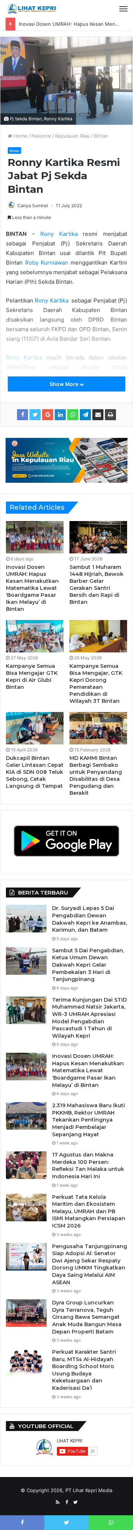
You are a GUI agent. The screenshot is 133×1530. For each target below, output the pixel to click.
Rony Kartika (59, 233)
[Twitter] (75, 1502)
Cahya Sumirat (32, 205)
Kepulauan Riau (72, 136)
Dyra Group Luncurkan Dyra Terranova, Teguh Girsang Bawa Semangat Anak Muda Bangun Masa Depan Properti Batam (87, 1317)
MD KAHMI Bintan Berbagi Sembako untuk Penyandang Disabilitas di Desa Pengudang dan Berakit (95, 775)
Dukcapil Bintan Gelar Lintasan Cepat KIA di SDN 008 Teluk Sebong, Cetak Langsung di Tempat (35, 772)
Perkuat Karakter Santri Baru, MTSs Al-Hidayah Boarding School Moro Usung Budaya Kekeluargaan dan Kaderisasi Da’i (84, 1370)
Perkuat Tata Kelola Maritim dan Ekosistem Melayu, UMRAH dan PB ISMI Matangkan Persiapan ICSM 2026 (88, 1211)
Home (19, 136)
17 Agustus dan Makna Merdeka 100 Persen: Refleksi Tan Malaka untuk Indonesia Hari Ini (88, 1165)
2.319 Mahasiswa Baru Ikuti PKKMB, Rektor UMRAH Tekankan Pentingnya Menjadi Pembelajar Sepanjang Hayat (88, 1119)
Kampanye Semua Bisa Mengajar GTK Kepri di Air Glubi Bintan (32, 676)
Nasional (41, 136)
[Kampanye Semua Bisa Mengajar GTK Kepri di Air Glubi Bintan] (35, 636)
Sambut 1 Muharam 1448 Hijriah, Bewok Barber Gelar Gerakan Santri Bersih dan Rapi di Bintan (96, 584)
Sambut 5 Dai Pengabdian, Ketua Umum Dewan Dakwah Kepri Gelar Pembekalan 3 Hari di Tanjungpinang (88, 964)
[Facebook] (66, 1502)
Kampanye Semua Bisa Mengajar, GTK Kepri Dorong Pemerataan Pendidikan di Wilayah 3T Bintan (95, 683)
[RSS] (57, 1502)
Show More (64, 384)
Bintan (101, 136)
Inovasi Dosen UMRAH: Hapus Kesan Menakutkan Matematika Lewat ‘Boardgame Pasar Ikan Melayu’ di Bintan (32, 588)
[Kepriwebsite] (66, 460)
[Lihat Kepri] (31, 9)
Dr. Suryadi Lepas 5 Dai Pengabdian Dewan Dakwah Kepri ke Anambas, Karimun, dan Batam (89, 919)
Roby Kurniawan (45, 262)
